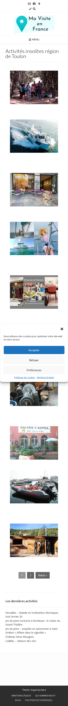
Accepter (34, 350)
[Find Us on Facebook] (34, 3)
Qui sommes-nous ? (45, 695)
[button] (62, 329)
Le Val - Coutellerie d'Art (31, 560)
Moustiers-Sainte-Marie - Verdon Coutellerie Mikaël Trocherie (31, 414)
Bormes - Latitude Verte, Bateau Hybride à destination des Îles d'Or (34, 161)
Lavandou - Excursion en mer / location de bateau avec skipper (34, 511)
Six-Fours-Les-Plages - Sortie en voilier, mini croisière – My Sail (34, 263)
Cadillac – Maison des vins (20, 641)
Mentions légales (45, 377)
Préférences (34, 370)
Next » (42, 575)
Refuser (34, 360)
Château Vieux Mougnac (19, 636)
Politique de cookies (24, 377)
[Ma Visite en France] (34, 23)
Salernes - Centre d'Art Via (32, 463)
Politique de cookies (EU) (38, 700)
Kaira (43, 689)
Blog (18, 700)
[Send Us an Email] (29, 3)
